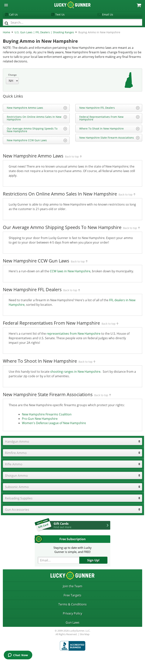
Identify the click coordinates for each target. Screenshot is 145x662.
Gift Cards (62, 525)
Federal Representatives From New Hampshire (101, 118)
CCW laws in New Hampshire (70, 271)
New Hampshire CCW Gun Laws (27, 140)
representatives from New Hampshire (73, 333)
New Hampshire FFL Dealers (97, 107)
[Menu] (6, 5)
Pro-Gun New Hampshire (40, 419)
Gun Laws (72, 622)
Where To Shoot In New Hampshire (101, 128)
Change (12, 74)
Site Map (84, 634)
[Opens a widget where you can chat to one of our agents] (18, 655)
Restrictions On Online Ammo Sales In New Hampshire (34, 118)
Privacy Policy (72, 613)
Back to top (72, 156)
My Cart (139, 5)
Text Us (60, 14)
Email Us (107, 14)
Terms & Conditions (72, 604)
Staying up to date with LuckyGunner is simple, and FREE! (72, 549)
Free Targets (72, 595)
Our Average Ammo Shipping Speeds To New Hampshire (32, 130)
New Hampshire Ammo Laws (25, 107)
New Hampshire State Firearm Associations (106, 137)
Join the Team (72, 586)
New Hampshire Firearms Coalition (47, 414)
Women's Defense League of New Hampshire (54, 423)
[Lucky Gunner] (72, 646)
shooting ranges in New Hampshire (75, 371)
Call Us (13, 14)
